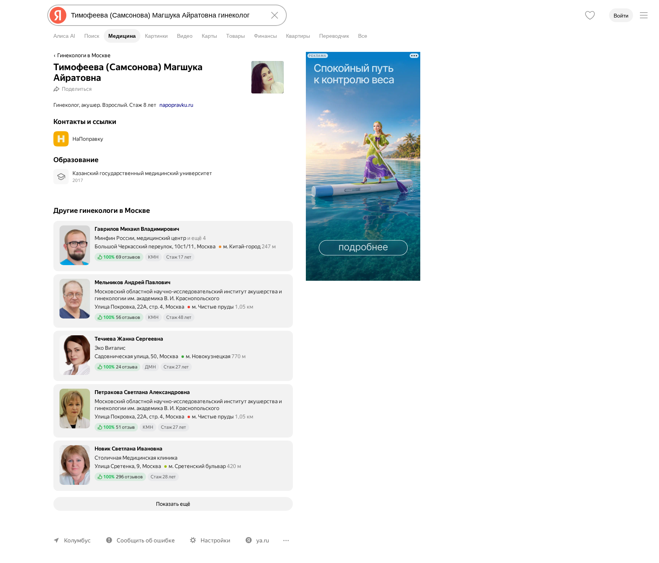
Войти (621, 16)
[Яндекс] (58, 15)
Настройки (215, 540)
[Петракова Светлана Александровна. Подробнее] (173, 410)
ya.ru (262, 540)
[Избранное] (590, 15)
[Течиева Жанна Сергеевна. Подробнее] (173, 355)
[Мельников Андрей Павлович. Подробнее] (173, 300)
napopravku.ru (176, 105)
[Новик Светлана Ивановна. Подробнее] (173, 465)
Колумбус (77, 540)
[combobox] (165, 15)
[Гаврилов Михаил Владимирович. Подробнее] (173, 245)
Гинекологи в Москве (84, 55)
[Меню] (643, 15)
